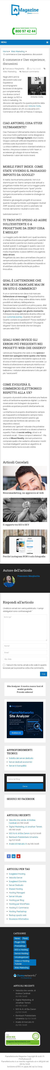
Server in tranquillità (17, 766)
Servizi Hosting (21, 953)
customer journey (14, 317)
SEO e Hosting (21, 950)
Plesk (25, 938)
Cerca (25, 786)
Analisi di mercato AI (18, 844)
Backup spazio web (17, 915)
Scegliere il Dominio (17, 881)
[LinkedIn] (14, 856)
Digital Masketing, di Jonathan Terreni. (25, 827)
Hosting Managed (17, 893)
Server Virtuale (15, 896)
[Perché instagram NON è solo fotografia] (25, 541)
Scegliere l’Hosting (17, 874)
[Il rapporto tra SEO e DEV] (25, 510)
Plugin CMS (20, 942)
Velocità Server (15, 877)
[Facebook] (9, 856)
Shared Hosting (16, 889)
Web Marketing (10, 71)
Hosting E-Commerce (19, 908)
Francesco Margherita (14, 69)
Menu (4, 42)
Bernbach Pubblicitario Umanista (23, 837)
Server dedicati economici (20, 762)
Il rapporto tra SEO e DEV (16, 524)
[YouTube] (18, 856)
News (17, 938)
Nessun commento (30, 71)
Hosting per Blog (16, 900)
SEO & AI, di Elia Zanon (19, 833)
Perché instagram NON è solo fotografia (24, 556)
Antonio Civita (34, 106)
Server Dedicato (16, 885)
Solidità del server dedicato (21, 758)
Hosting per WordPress (19, 904)
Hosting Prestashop (18, 911)
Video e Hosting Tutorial (22, 962)
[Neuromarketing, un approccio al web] (25, 478)
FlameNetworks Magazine (16, 1056)
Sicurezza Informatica (18, 919)
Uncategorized (21, 957)
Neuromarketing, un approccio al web (23, 492)
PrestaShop (20, 946)
